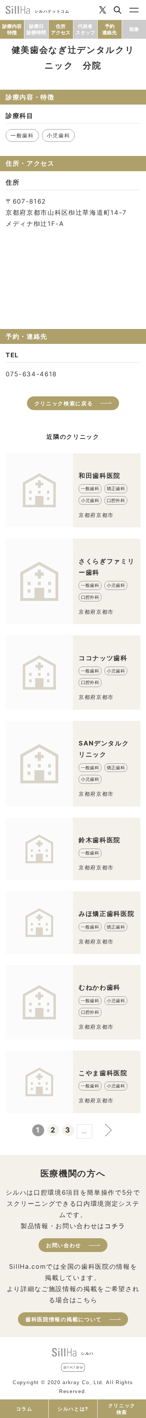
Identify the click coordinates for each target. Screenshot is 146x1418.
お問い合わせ (63, 1245)
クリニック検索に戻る (63, 403)
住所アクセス (60, 29)
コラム (24, 1409)
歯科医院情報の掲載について (63, 1319)
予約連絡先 (109, 29)
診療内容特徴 (12, 29)
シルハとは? (73, 1409)
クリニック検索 (122, 1408)
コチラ (114, 1226)
